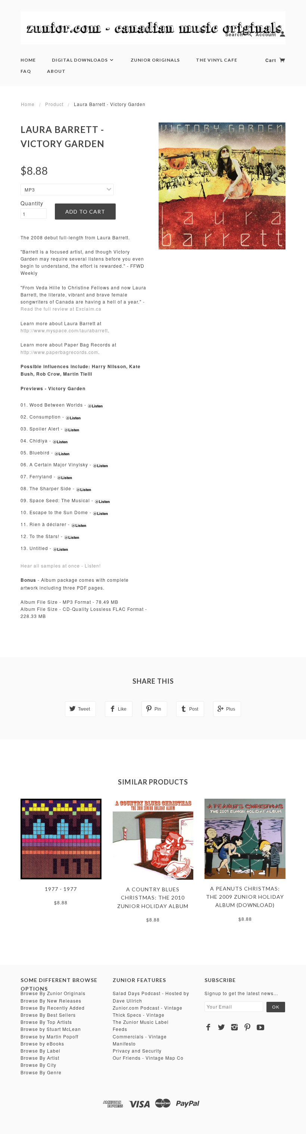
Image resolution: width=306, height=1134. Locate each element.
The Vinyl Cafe (216, 60)
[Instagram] (234, 1027)
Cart (271, 60)
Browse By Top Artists (46, 1022)
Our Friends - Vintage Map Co (148, 1057)
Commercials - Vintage (140, 1036)
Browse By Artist (40, 1057)
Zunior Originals (155, 60)
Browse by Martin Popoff (49, 1036)
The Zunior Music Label (141, 1022)
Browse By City (38, 1065)
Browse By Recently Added (53, 1007)
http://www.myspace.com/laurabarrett (64, 330)
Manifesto (124, 1043)
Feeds (120, 1029)
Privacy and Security (137, 1050)
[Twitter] (221, 1027)
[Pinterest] (248, 1027)
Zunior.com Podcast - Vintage (147, 1007)
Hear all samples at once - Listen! (61, 565)
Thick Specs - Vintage (139, 1015)
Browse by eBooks (42, 1043)
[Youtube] (261, 1027)
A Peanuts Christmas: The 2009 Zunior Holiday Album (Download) (245, 896)
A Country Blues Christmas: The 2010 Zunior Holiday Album (152, 897)
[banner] (153, 27)
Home (28, 60)
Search (234, 34)
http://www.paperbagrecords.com (59, 352)
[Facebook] (208, 1027)
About (56, 71)
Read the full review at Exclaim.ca (61, 308)
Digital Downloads (80, 60)
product (54, 104)
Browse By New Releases (51, 1000)
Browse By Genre (41, 1072)
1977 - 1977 (61, 889)
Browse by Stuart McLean (51, 1029)
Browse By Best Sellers (48, 1015)
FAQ (26, 71)
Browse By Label (40, 1050)
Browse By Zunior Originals (53, 993)
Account (266, 34)
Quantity (32, 203)
